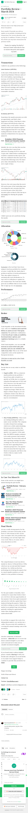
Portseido (4, 267)
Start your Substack (10, 806)
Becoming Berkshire (9, 722)
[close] (24, 764)
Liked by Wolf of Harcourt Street (12, 724)
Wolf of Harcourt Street (10, 17)
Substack (7, 810)
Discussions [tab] (12, 748)
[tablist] (7, 709)
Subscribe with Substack (15, 791)
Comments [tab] (4, 709)
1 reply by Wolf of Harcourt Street (14, 734)
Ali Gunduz (4, 194)
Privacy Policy (16, 797)
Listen (24, 18)
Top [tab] (3, 748)
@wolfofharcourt (12, 681)
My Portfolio (5, 6)
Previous (6, 699)
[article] (14, 755)
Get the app (21, 806)
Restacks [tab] (11, 709)
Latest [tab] (6, 748)
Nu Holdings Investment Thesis (8, 753)
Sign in (25, 2)
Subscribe (19, 2)
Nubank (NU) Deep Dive (7, 755)
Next (23, 699)
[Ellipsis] (26, 722)
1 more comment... (5, 741)
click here (19, 286)
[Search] (25, 748)
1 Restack (18, 689)
